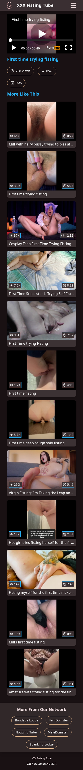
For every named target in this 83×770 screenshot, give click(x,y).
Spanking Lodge (42, 744)
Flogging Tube (26, 732)
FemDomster (58, 720)
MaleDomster (58, 732)
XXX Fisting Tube (35, 5)
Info (18, 83)
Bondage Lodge (26, 720)
